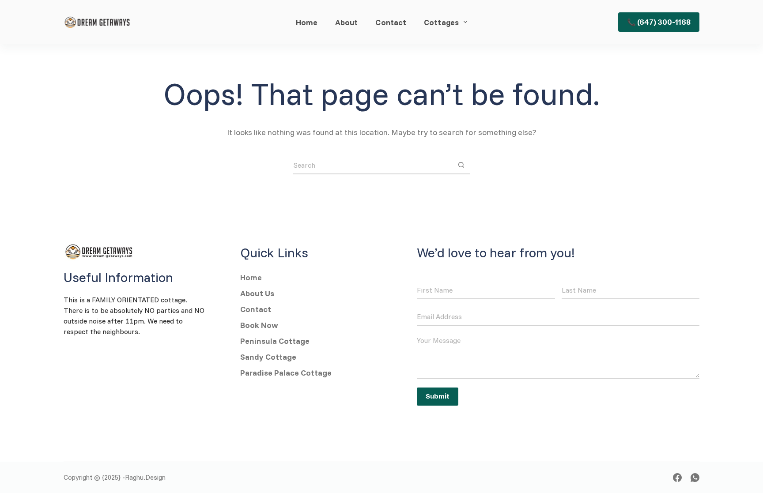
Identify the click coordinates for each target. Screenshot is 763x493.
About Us (258, 293)
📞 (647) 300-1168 (659, 22)
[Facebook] (677, 477)
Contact (390, 22)
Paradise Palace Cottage (286, 373)
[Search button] (461, 165)
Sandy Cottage (269, 357)
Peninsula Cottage (275, 341)
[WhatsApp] (695, 477)
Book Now (259, 325)
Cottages (441, 22)
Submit (437, 396)
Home (306, 22)
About (346, 22)
